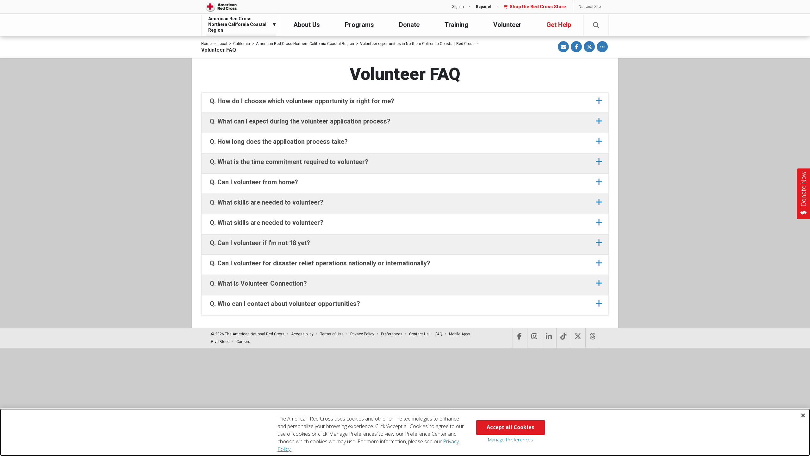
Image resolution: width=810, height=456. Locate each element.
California (241, 43)
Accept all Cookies (510, 427)
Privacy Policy (362, 334)
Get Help (558, 24)
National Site (590, 6)
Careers (243, 341)
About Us (306, 24)
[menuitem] (239, 25)
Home (206, 43)
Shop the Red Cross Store (537, 6)
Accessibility (302, 334)
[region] (405, 432)
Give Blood (220, 341)
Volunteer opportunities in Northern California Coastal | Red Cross (417, 43)
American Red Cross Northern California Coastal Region (305, 43)
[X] (577, 338)
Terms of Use (332, 334)
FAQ (438, 334)
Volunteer (507, 24)
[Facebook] (519, 338)
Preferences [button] (391, 334)
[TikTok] (563, 338)
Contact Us (419, 334)
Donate (409, 24)
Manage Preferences (510, 439)
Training (456, 24)
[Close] (803, 415)
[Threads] (592, 338)
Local (222, 43)
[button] (596, 25)
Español (483, 6)
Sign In (458, 6)
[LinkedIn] (548, 338)
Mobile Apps (459, 334)
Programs (359, 24)
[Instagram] (534, 338)
